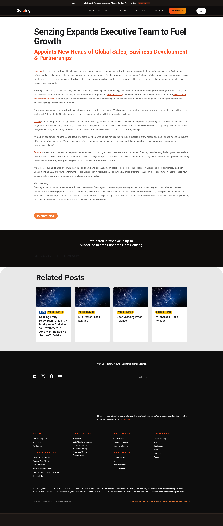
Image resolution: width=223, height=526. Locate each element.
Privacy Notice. (125, 419)
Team (156, 442)
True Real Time (39, 464)
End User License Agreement (170, 501)
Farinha (37, 152)
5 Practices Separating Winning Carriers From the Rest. (110, 3)
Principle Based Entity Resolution (46, 472)
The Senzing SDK (40, 438)
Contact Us (158, 457)
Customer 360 (79, 455)
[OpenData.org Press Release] (130, 314)
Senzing (38, 70)
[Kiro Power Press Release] (92, 314)
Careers (157, 453)
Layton (37, 121)
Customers (158, 446)
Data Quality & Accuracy (83, 442)
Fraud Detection (79, 438)
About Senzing (160, 438)
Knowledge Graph (80, 445)
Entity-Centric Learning (42, 457)
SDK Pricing (37, 442)
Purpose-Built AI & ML (41, 461)
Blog (115, 461)
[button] (45, 215)
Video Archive (119, 468)
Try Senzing (37, 446)
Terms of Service (150, 501)
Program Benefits (120, 442)
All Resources (119, 457)
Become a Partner (120, 446)
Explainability (38, 476)
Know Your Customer (81, 451)
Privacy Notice (135, 501)
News (156, 449)
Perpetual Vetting (80, 448)
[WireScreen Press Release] (169, 314)
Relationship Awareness (42, 468)
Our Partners (118, 438)
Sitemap (187, 501)
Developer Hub (119, 464)
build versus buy (115, 94)
